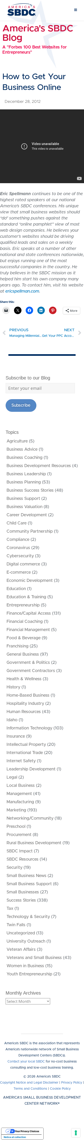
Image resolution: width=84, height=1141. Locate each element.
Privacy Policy (71, 1082)
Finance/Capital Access (29, 613)
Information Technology (29, 728)
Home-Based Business (28, 695)
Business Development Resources (39, 466)
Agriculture (17, 441)
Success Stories (21, 900)
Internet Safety (21, 761)
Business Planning (24, 482)
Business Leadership (26, 474)
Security (14, 868)
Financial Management (28, 630)
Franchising (17, 646)
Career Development (27, 515)
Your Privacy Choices (27, 1131)
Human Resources (24, 712)
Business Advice (22, 449)
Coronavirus (18, 548)
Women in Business (25, 966)
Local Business (21, 786)
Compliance (18, 540)
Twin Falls (16, 925)
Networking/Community (30, 818)
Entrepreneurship (23, 605)
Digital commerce (23, 564)
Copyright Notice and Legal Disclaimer (29, 1082)
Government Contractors (31, 671)
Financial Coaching (25, 622)
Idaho (12, 720)
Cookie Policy (60, 1088)
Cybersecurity (20, 556)
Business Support (23, 499)
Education (16, 589)
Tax (10, 909)
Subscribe (20, 405)
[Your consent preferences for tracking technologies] (75, 1132)
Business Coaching (24, 458)
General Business (23, 654)
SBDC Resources (22, 859)
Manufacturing (20, 802)
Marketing (16, 810)
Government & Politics (28, 663)
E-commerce (19, 572)
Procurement (19, 835)
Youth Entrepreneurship (29, 974)
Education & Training (26, 597)
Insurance (16, 736)
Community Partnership (30, 531)
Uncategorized (21, 933)
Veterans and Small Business (34, 958)
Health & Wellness (24, 679)
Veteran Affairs (21, 950)
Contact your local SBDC (26, 1061)
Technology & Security (28, 917)
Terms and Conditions (30, 1088)
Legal (12, 777)
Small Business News (26, 876)
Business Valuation (24, 507)
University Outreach (26, 941)
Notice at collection (15, 1137)
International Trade (25, 753)
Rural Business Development (34, 843)
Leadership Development (31, 769)
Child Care (17, 523)
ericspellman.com (22, 291)
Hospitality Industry (25, 704)
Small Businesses (23, 892)
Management (19, 794)
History (13, 687)
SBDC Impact (20, 851)
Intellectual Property (26, 745)
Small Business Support (29, 884)
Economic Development (30, 581)
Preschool (16, 827)
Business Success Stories (30, 490)
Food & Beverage (24, 638)
